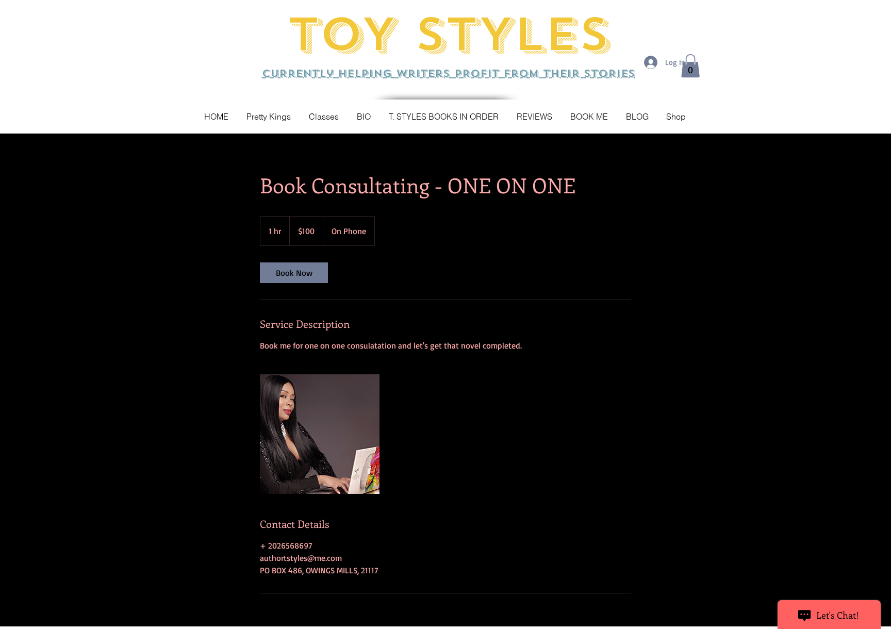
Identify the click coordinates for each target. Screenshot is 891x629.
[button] (690, 65)
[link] (294, 272)
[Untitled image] (320, 434)
